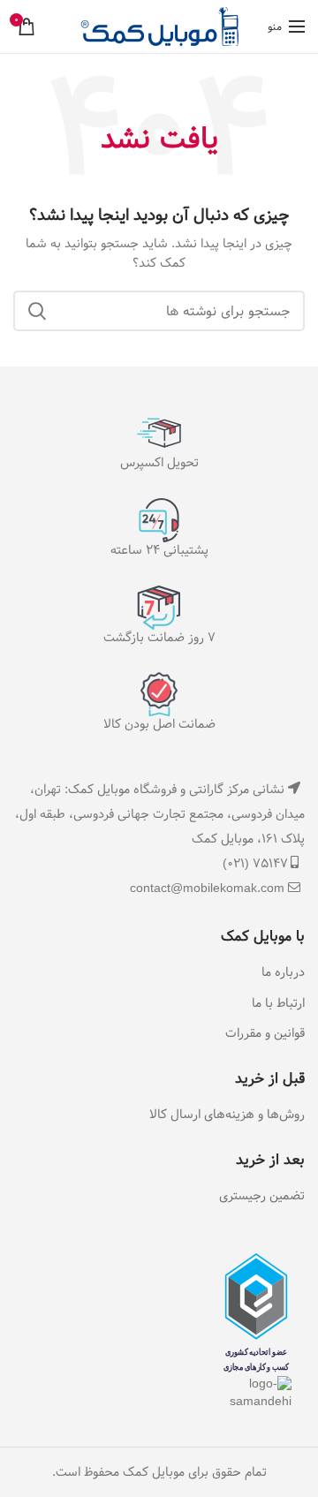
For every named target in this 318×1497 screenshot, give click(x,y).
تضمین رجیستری (262, 1197)
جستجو (37, 311)
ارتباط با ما (278, 1004)
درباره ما (283, 973)
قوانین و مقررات (265, 1034)
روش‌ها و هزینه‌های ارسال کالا (227, 1115)
